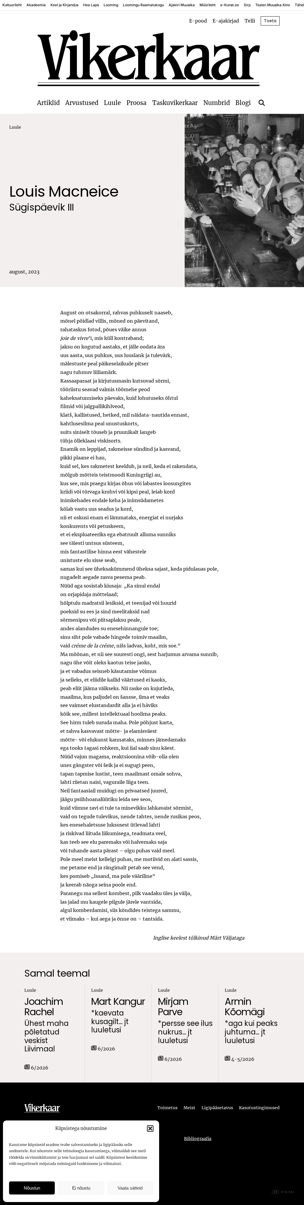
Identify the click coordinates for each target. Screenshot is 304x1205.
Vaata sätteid (130, 1187)
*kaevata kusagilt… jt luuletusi (110, 1021)
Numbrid (216, 102)
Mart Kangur (118, 1001)
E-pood (198, 21)
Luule (112, 102)
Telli (250, 21)
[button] (150, 1128)
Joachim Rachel (43, 1006)
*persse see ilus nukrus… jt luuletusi (185, 1032)
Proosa (136, 102)
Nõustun (32, 1187)
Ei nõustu (81, 1187)
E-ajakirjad (226, 21)
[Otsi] (261, 103)
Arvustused (81, 102)
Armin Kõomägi (245, 1006)
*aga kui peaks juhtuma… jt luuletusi (251, 1032)
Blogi (243, 102)
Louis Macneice (63, 191)
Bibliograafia (197, 1138)
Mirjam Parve (173, 1006)
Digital (284, 1192)
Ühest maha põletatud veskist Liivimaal (46, 1036)
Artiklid (48, 102)
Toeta (270, 21)
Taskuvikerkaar (175, 102)
